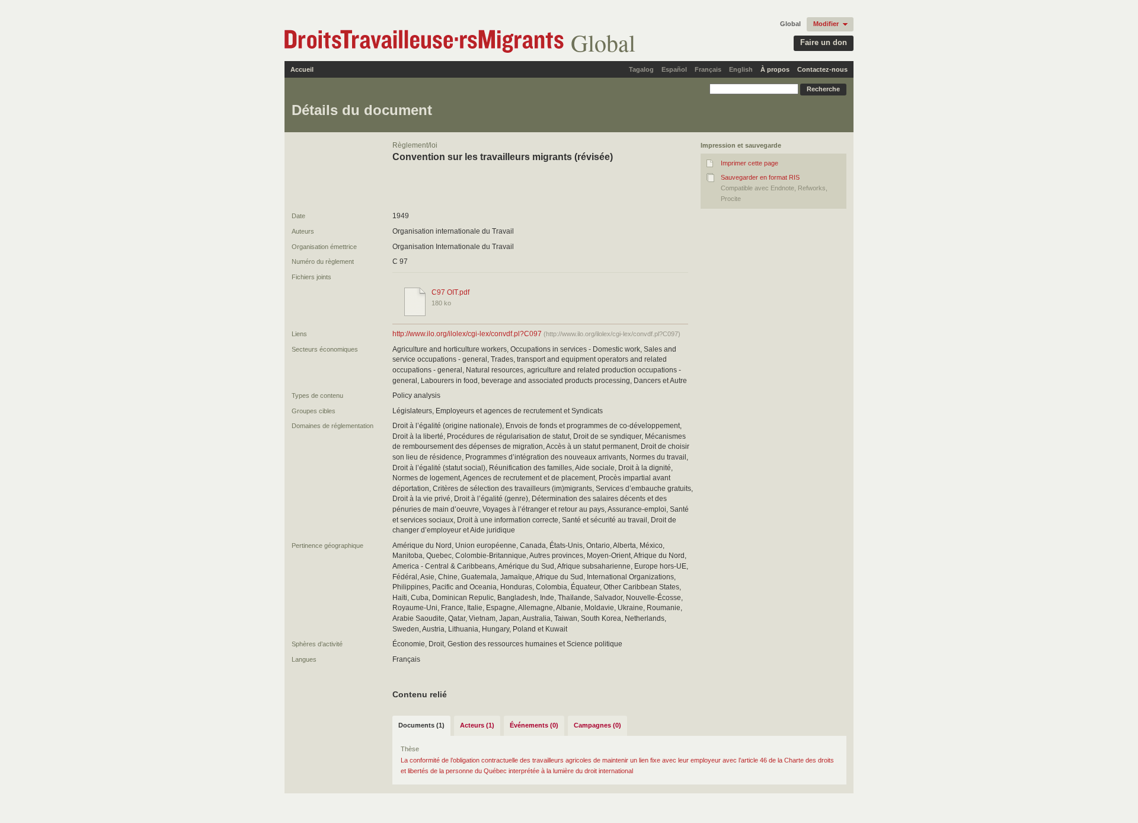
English (741, 69)
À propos (774, 69)
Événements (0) (534, 725)
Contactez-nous (822, 69)
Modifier (826, 23)
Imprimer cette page (749, 163)
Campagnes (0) (597, 725)
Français (708, 69)
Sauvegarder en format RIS (760, 177)
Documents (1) (421, 725)
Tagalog (641, 69)
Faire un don (823, 42)
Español (674, 69)
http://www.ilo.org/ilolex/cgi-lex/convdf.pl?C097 (467, 334)
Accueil (302, 69)
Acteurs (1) (477, 725)
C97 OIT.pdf (450, 292)
